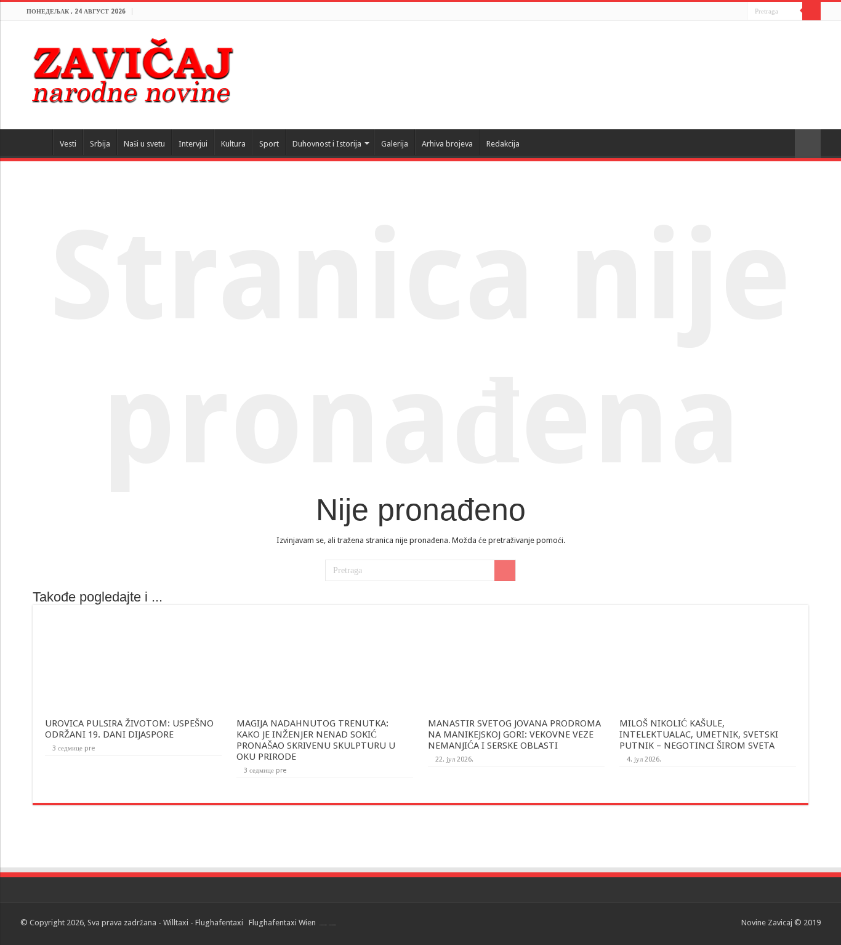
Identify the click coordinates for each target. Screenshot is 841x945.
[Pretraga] (811, 11)
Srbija (100, 143)
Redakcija (503, 143)
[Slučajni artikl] (808, 143)
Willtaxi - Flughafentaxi (203, 922)
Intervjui (193, 143)
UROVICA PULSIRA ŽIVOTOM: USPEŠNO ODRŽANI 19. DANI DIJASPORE (129, 729)
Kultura (233, 143)
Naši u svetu (144, 143)
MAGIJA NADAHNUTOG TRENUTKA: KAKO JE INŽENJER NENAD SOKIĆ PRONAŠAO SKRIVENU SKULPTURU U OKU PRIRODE (315, 740)
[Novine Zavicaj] (132, 68)
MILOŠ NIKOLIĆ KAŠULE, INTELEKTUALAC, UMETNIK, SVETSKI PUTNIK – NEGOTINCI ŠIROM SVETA (698, 734)
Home (36, 142)
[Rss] (737, 11)
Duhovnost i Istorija (326, 143)
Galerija (394, 143)
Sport (269, 143)
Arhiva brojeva (447, 143)
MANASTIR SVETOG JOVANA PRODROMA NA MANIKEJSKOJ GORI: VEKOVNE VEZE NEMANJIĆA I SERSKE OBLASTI (514, 734)
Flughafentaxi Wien (282, 922)
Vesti (68, 143)
